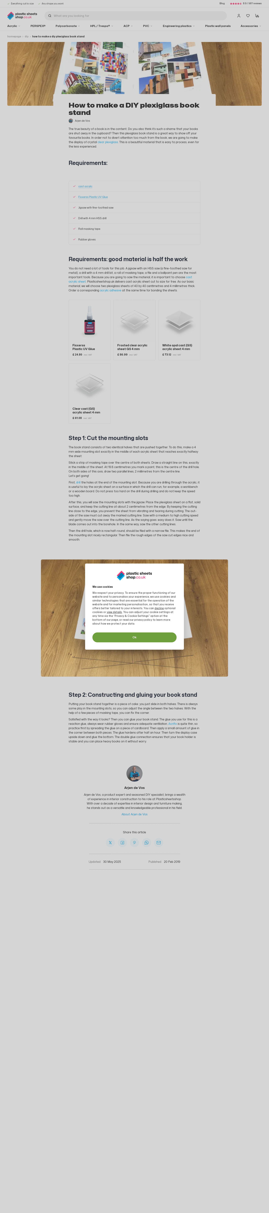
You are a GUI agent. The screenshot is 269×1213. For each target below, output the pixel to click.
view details (114, 612)
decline (159, 608)
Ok (134, 637)
